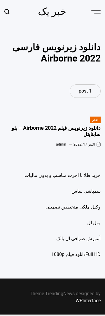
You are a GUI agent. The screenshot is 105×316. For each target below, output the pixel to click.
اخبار (95, 120)
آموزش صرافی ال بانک (78, 238)
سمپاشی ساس (86, 191)
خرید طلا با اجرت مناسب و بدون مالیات (62, 175)
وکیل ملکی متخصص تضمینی (73, 207)
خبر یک (52, 11)
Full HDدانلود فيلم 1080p (76, 254)
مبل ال (94, 223)
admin (61, 144)
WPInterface (88, 300)
